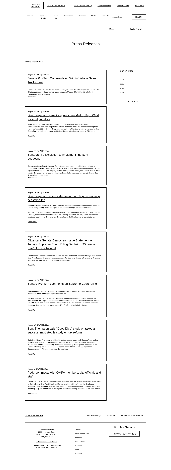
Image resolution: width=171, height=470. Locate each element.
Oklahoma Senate (56, 5)
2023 (122, 93)
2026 (122, 80)
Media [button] (93, 16)
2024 (122, 88)
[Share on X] (121, 29)
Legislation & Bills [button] (43, 17)
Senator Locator (123, 6)
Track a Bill (139, 6)
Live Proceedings (104, 6)
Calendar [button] (82, 16)
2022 (122, 97)
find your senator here (124, 434)
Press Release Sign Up (83, 6)
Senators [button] (29, 16)
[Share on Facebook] (117, 29)
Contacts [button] (105, 16)
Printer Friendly (136, 29)
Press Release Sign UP (132, 415)
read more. (32, 97)
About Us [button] (55, 17)
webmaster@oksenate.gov (46, 442)
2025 (122, 84)
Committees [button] (68, 16)
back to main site (35, 6)
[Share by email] (125, 29)
